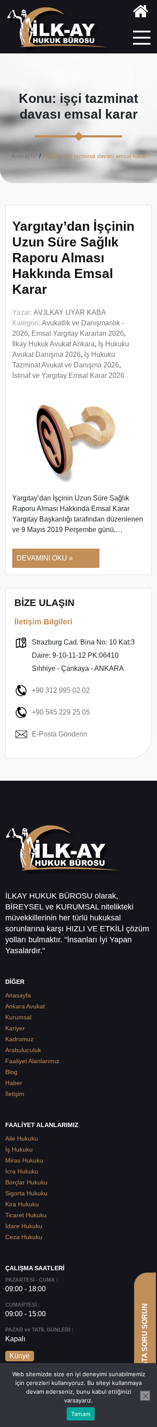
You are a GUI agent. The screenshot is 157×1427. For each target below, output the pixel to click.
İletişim (14, 1093)
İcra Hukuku (21, 1171)
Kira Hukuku (22, 1204)
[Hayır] (145, 1396)
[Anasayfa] (140, 13)
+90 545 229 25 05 (61, 712)
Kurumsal (18, 1017)
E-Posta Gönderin (59, 734)
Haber (13, 1082)
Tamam (80, 1413)
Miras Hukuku (24, 1160)
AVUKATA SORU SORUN (144, 1345)
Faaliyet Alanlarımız (32, 1060)
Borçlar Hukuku (26, 1182)
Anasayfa (23, 156)
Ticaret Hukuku (26, 1215)
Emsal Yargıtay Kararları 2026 (77, 333)
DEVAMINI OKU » (45, 558)
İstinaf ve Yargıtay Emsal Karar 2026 (68, 375)
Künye (20, 1356)
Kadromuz (19, 1039)
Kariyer (15, 1028)
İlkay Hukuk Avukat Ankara (53, 344)
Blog (11, 1071)
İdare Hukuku (23, 1226)
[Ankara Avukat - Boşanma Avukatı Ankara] (61, 30)
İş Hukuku (19, 1149)
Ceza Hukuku (23, 1236)
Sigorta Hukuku (26, 1193)
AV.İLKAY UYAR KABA (70, 312)
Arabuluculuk (23, 1050)
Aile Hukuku (21, 1138)
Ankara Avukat (25, 1006)
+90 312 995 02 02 (61, 690)
